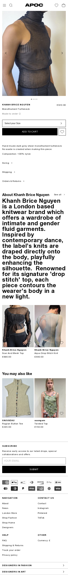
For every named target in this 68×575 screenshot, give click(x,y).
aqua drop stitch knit (46, 353)
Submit (34, 469)
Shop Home (8, 522)
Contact (42, 503)
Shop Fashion (9, 518)
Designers (7, 527)
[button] (4, 5)
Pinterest (42, 513)
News (5, 508)
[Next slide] (62, 52)
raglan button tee (12, 423)
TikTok (41, 518)
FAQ (4, 540)
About (5, 503)
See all (57, 194)
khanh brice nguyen (16, 104)
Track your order (11, 550)
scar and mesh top (13, 353)
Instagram (43, 508)
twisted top (41, 423)
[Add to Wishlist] (62, 132)
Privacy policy (9, 555)
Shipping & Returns (12, 545)
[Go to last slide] (6, 52)
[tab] (31, 99)
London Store (9, 513)
